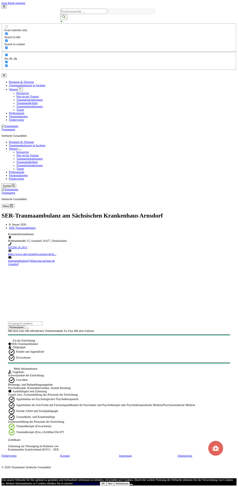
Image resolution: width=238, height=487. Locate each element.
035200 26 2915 (17, 247)
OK (103, 483)
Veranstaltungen (18, 175)
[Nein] (131, 484)
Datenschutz (185, 455)
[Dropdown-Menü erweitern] (20, 149)
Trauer (20, 168)
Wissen (13, 148)
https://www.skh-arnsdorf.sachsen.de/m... (32, 254)
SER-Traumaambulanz (22, 227)
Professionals (16, 172)
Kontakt (65, 455)
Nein (110, 483)
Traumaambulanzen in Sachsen (27, 145)
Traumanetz (8, 129)
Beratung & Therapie (21, 142)
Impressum (125, 455)
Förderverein (16, 178)
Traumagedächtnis (27, 162)
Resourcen (22, 152)
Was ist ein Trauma (27, 155)
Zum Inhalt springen (13, 3)
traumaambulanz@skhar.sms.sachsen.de (31, 260)
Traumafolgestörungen (29, 158)
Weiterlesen (122, 483)
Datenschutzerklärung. (86, 483)
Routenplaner (16, 327)
